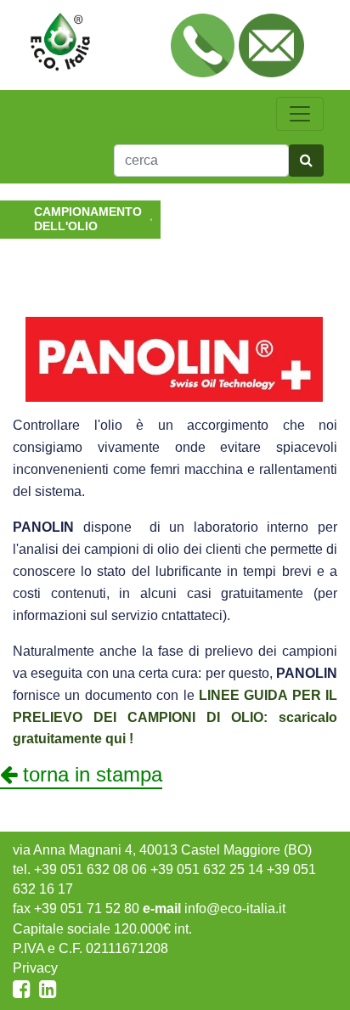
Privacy (35, 968)
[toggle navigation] (300, 114)
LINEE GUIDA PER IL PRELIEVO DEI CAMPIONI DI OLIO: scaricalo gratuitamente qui (175, 717)
